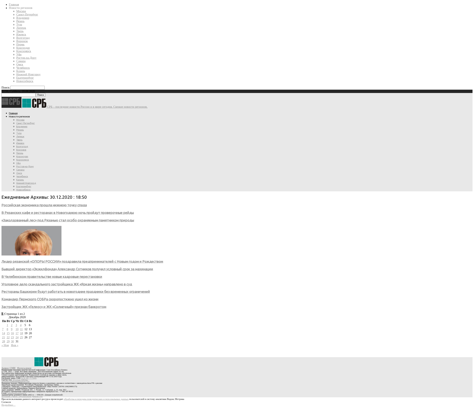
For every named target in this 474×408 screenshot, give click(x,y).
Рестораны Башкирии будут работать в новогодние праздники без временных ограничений (75, 292)
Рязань (20, 21)
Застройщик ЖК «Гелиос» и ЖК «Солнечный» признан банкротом (53, 307)
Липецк (21, 27)
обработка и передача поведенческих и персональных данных (96, 399)
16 (12, 333)
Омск (19, 64)
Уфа (18, 54)
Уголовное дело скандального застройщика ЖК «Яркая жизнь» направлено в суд (66, 284)
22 (8, 337)
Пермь (20, 44)
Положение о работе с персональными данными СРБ (22, 396)
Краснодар (23, 47)
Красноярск (23, 51)
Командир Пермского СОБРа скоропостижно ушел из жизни (50, 299)
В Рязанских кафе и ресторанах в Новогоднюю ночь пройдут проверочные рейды (67, 213)
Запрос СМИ (8, 368)
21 (3, 337)
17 (17, 333)
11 (21, 329)
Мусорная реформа (20, 380)
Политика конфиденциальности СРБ (15, 381)
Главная (14, 4)
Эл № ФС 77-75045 (28, 378)
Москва (21, 11)
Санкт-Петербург (27, 14)
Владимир (22, 17)
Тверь (20, 31)
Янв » (14, 345)
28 (3, 341)
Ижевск (21, 34)
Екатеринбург (25, 77)
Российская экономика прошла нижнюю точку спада (44, 205)
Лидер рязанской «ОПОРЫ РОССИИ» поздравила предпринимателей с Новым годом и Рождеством (82, 261)
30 (12, 341)
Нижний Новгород (28, 74)
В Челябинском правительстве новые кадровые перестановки (51, 277)
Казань (20, 71)
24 (17, 337)
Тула (19, 24)
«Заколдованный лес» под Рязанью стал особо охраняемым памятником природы (67, 220)
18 (21, 333)
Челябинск (23, 67)
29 (8, 341)
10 (17, 329)
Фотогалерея (24, 368)
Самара (21, 61)
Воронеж (22, 41)
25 (21, 337)
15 (8, 333)
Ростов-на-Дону (26, 57)
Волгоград (23, 37)
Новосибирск (24, 81)
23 (12, 337)
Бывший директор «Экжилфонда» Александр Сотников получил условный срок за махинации (77, 269)
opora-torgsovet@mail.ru (17, 393)
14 (3, 333)
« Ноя (5, 345)
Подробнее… (8, 405)
